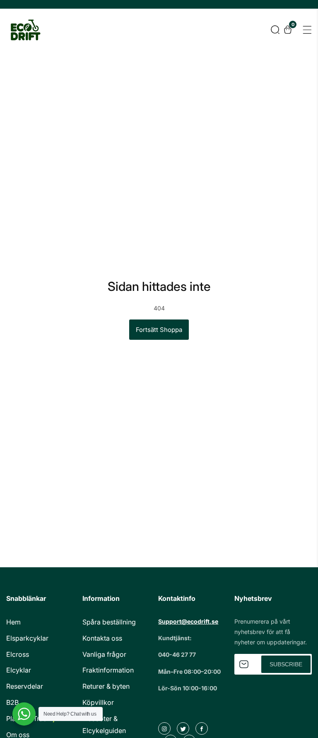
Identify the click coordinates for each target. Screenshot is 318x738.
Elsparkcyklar (27, 638)
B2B (12, 702)
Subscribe (286, 664)
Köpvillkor (98, 702)
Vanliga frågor (104, 654)
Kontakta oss (102, 638)
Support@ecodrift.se (188, 621)
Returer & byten (106, 686)
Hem (13, 622)
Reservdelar (24, 686)
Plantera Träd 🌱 (31, 718)
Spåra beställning (109, 622)
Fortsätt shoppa (159, 330)
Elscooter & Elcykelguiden (104, 724)
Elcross (17, 654)
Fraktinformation (108, 670)
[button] (275, 30)
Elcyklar (18, 670)
